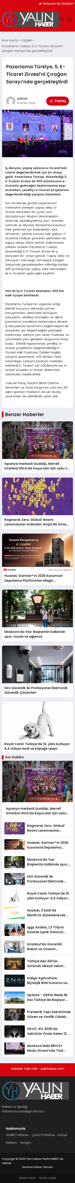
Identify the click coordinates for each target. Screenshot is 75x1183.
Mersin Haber (27, 1178)
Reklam (11, 1142)
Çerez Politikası (43, 1135)
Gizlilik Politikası (17, 1135)
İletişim (25, 1142)
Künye (62, 1135)
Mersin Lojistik (47, 1178)
